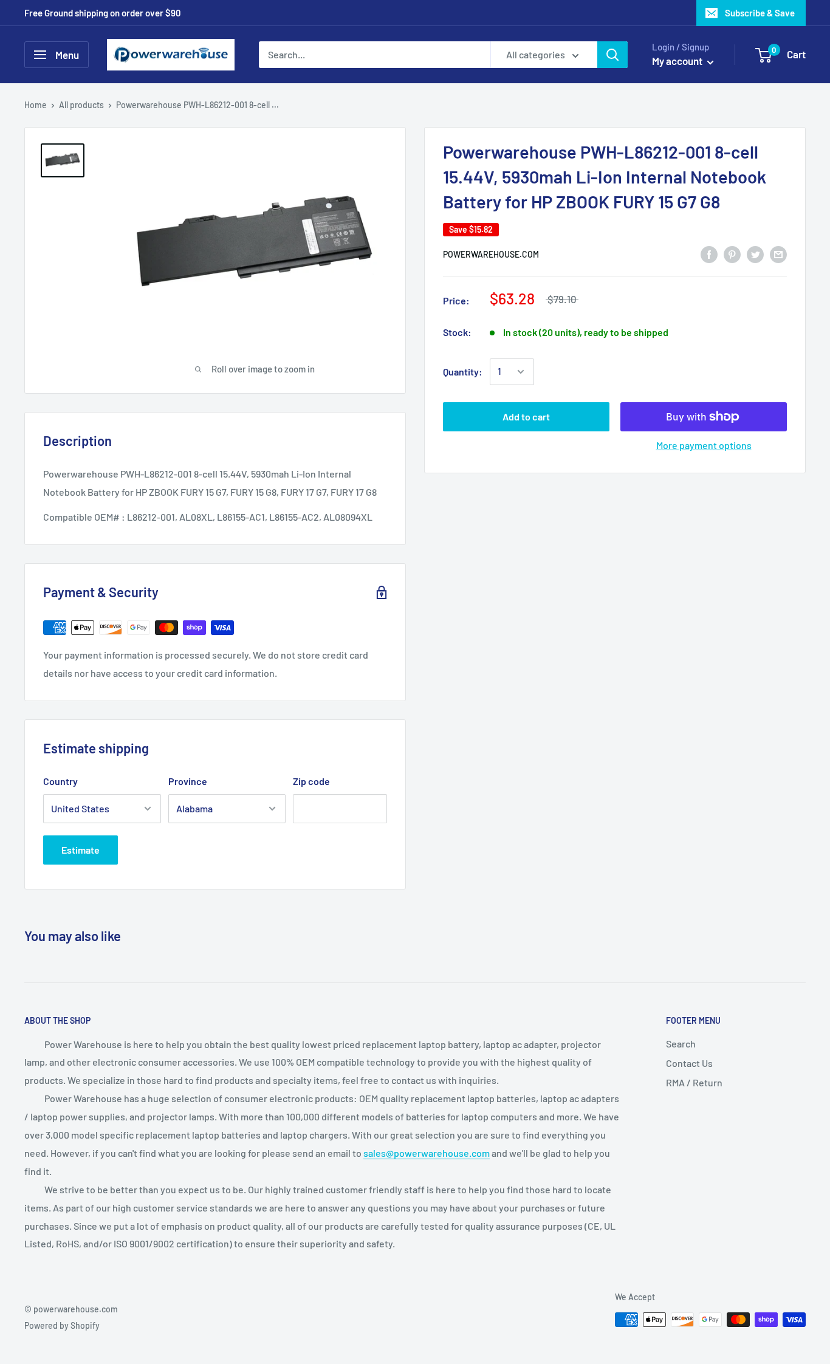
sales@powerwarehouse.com (426, 1153)
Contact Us (689, 1063)
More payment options (704, 445)
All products (81, 105)
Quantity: (462, 371)
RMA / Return (694, 1082)
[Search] (612, 54)
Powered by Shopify (62, 1325)
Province (187, 781)
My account (678, 61)
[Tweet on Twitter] (755, 253)
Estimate (80, 849)
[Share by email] (778, 253)
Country (60, 781)
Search (681, 1043)
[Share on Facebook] (709, 253)
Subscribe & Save (760, 12)
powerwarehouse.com (491, 254)
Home (35, 105)
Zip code (311, 781)
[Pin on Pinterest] (732, 253)
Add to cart (526, 416)
